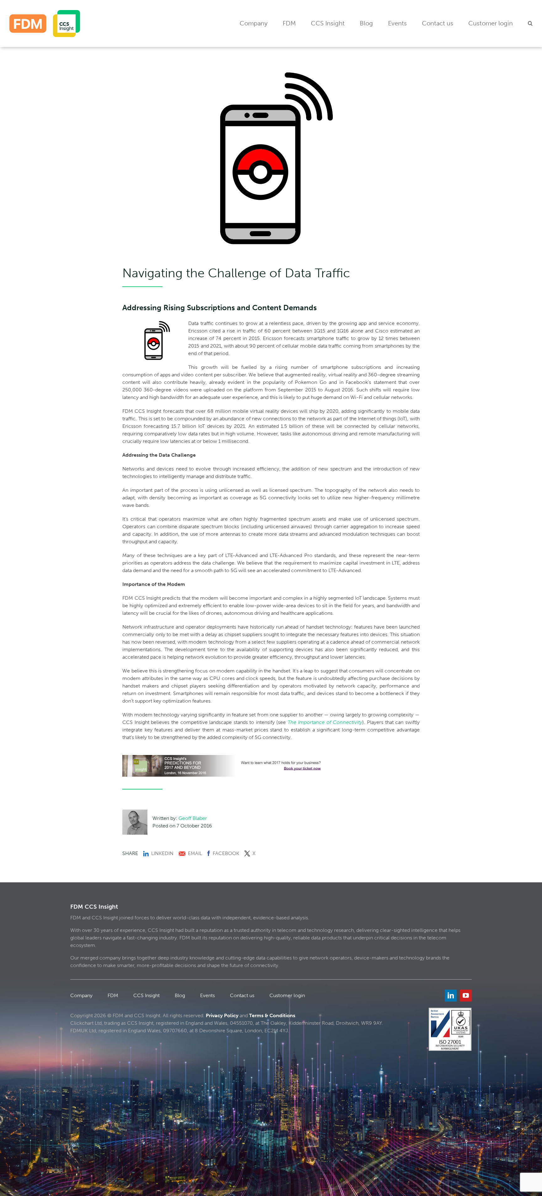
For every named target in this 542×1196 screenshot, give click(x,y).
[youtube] (466, 996)
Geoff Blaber (192, 818)
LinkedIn (162, 853)
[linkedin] (451, 996)
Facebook (226, 853)
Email (195, 853)
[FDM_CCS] (44, 12)
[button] (530, 23)
